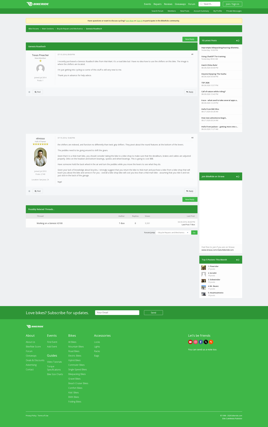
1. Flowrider (213, 266)
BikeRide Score (33, 346)
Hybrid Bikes (74, 360)
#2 (192, 138)
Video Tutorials (54, 361)
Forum (191, 4)
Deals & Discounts (35, 360)
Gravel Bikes (74, 378)
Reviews (168, 4)
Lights (97, 346)
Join (228, 4)
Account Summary (201, 11)
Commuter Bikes (76, 364)
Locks (97, 341)
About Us (30, 341)
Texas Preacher (40, 55)
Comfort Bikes (75, 387)
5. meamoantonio (215, 292)
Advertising (31, 364)
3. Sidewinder (214, 279)
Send (153, 312)
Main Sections (48, 28)
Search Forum (157, 11)
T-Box (122, 223)
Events (147, 4)
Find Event (52, 341)
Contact (30, 369)
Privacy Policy (31, 415)
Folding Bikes (74, 401)
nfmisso (40, 138)
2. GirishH (212, 273)
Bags (96, 355)
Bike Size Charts (55, 374)
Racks (97, 351)
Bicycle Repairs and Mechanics (70, 28)
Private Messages (234, 11)
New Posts (184, 11)
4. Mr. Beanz (213, 286)
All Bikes (72, 341)
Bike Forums (34, 28)
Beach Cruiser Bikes (78, 383)
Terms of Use (43, 415)
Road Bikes (73, 351)
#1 (192, 54)
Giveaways (180, 4)
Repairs (157, 4)
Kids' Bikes (73, 392)
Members (172, 11)
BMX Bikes (73, 397)
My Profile (217, 11)
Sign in (235, 4)
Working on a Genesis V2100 (50, 223)
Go (194, 232)
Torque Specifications (54, 368)
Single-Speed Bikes (77, 369)
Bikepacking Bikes (77, 374)
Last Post (185, 224)
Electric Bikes (74, 355)
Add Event (52, 346)
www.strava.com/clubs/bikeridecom (218, 250)
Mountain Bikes (76, 346)
